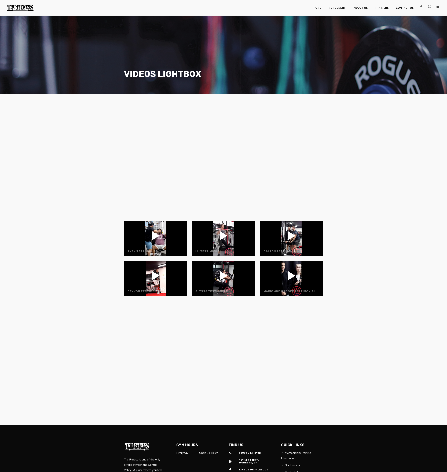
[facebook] (422, 8)
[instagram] (431, 8)
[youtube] (438, 8)
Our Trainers (292, 465)
